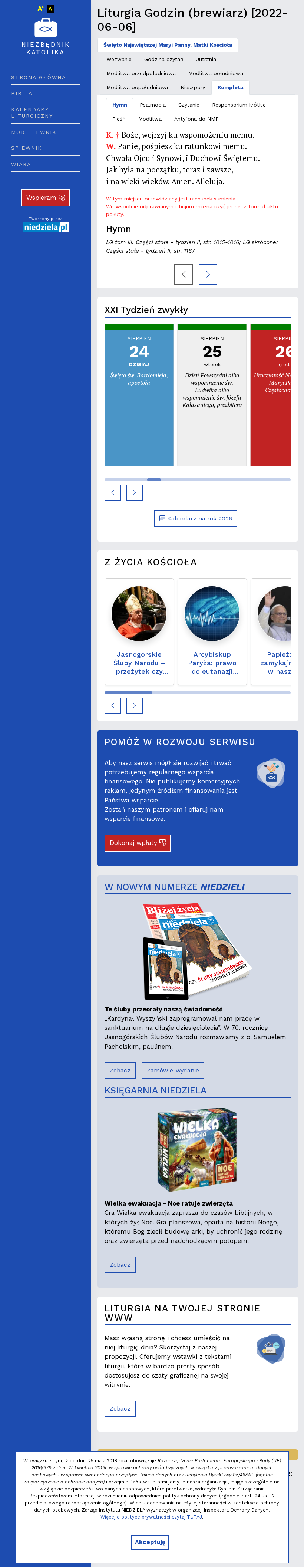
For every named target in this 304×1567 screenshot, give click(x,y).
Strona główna (38, 77)
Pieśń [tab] (119, 119)
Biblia (22, 93)
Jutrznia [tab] (206, 59)
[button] (113, 493)
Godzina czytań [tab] (164, 59)
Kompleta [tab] (230, 87)
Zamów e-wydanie (173, 1070)
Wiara (21, 164)
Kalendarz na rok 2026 (198, 518)
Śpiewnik (26, 148)
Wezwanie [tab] (119, 59)
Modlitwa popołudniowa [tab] (137, 87)
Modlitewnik (34, 132)
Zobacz (120, 1070)
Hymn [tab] (119, 105)
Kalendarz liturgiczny (32, 113)
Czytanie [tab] (188, 105)
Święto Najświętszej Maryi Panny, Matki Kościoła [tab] (167, 45)
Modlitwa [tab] (150, 119)
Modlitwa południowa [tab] (215, 73)
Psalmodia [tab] (153, 105)
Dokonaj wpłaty (134, 842)
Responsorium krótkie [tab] (239, 105)
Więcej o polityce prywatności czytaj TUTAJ (151, 1517)
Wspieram (42, 197)
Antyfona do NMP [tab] (196, 119)
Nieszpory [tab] (193, 87)
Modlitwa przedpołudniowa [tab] (141, 73)
